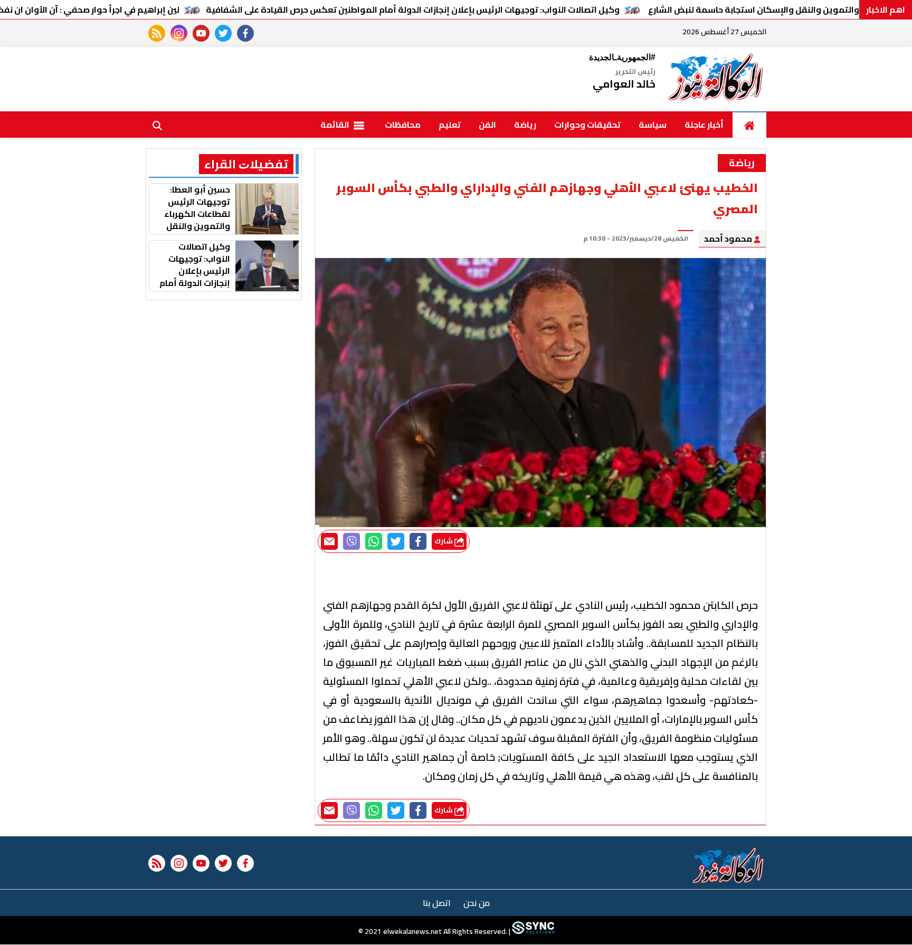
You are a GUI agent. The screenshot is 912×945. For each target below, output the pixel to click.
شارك (444, 541)
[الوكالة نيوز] (716, 79)
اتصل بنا (437, 903)
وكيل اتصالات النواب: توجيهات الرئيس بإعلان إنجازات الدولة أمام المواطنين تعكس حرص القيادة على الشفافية (413, 9)
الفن (487, 124)
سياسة (653, 124)
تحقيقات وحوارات (587, 124)
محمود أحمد (729, 238)
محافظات (403, 124)
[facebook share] (418, 541)
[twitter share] (395, 541)
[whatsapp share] (373, 541)
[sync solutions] (532, 932)
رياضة (525, 124)
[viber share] (351, 541)
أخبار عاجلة (704, 124)
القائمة (335, 124)
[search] (157, 124)
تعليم (450, 124)
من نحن (476, 903)
